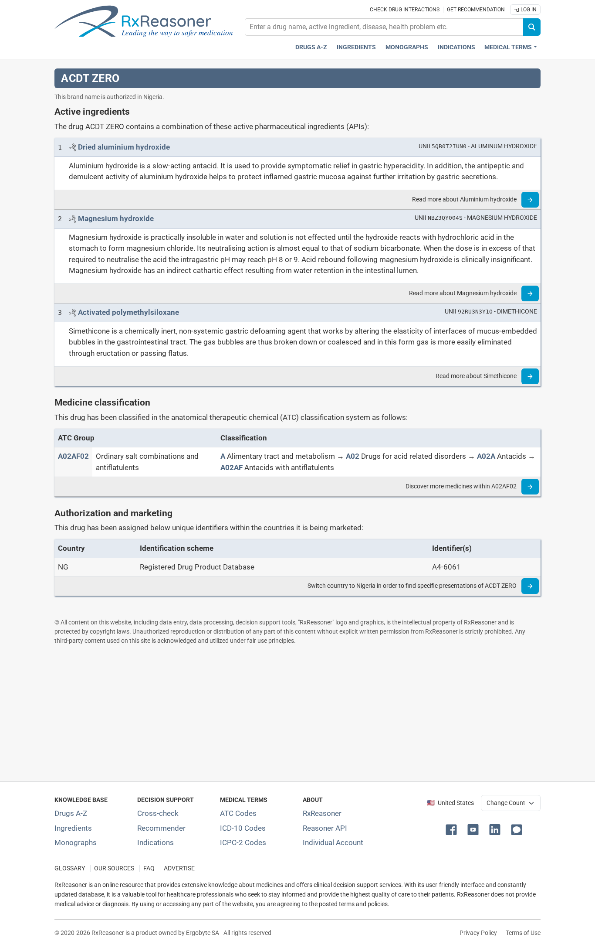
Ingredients (356, 47)
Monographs (406, 47)
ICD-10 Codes (243, 828)
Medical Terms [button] (508, 47)
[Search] (532, 27)
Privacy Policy (478, 932)
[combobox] (384, 27)
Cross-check (158, 813)
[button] (453, 829)
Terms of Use (523, 932)
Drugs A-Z (311, 47)
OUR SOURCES (114, 868)
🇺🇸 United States (450, 803)
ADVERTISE (179, 868)
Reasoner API (325, 828)
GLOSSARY (69, 868)
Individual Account (333, 842)
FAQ (149, 868)
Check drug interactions (404, 10)
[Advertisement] (297, 713)
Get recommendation (476, 10)
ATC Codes (238, 813)
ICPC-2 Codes (243, 842)
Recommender (161, 828)
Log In (528, 10)
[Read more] (530, 200)
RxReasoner (322, 813)
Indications (456, 47)
